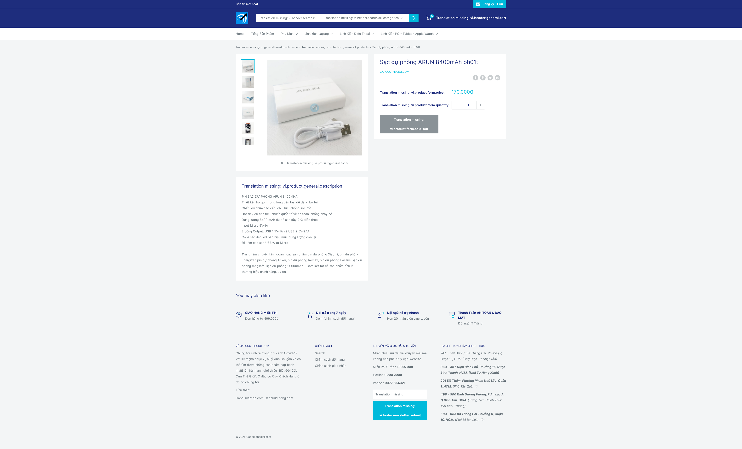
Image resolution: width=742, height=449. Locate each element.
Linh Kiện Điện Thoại (355, 34)
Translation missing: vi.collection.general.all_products (335, 47)
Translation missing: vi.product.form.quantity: (414, 105)
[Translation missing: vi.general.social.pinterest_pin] (483, 77)
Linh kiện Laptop (317, 34)
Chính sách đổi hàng (330, 359)
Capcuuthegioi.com (394, 71)
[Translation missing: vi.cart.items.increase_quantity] (481, 105)
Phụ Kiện (287, 34)
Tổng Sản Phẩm (262, 34)
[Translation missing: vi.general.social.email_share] (497, 77)
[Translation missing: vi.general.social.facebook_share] (475, 77)
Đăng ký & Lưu (492, 4)
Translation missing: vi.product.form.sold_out (409, 124)
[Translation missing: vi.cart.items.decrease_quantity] (456, 105)
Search (320, 353)
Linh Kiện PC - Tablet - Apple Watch (407, 34)
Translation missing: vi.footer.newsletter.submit (400, 410)
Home (240, 34)
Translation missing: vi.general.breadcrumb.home (267, 47)
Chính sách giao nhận (330, 366)
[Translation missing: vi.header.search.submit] (414, 18)
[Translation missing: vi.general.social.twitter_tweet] (490, 77)
